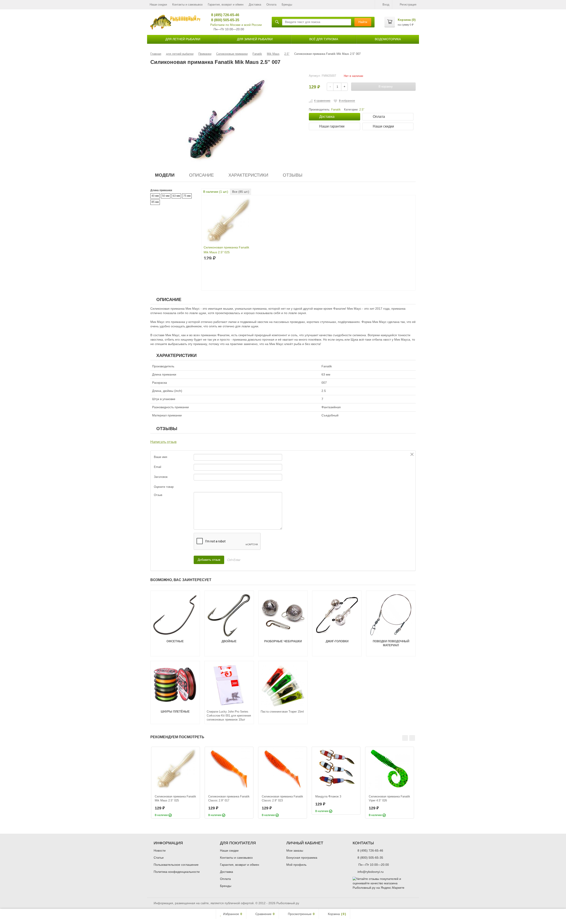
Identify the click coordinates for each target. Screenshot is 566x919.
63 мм (176, 195)
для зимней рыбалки (255, 39)
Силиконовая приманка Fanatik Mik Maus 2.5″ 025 (226, 250)
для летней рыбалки (182, 39)
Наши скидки (158, 4)
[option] (175, 782)
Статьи (159, 857)
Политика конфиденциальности (177, 871)
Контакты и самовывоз (187, 4)
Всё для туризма (323, 39)
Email (157, 467)
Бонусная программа (301, 857)
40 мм (155, 195)
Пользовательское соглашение (176, 864)
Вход (385, 4)
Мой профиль (296, 864)
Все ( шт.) (240, 191)
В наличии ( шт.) (215, 191)
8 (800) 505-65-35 (223, 20)
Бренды (287, 4)
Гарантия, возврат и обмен (225, 4)
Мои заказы (294, 850)
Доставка (255, 4)
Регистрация (408, 4)
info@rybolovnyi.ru (371, 871)
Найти (362, 22)
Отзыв (158, 495)
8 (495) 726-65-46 (223, 15)
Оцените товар (164, 486)
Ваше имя (160, 457)
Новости (160, 850)
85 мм (155, 202)
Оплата (271, 4)
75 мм (187, 195)
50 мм (165, 195)
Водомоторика (388, 39)
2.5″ (361, 109)
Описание (201, 175)
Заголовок (161, 477)
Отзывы (292, 175)
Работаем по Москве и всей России (236, 25)
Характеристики (248, 175)
